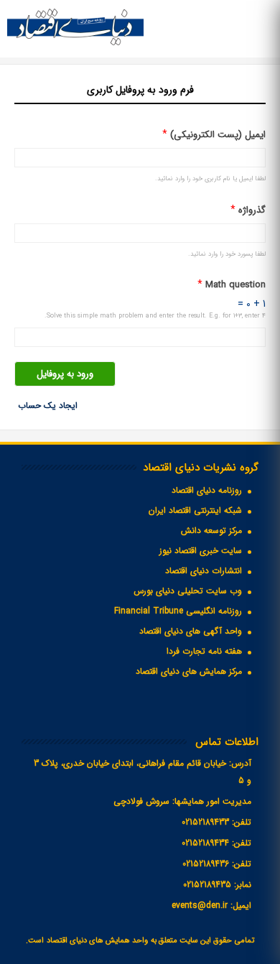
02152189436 (205, 864)
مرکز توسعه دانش (211, 530)
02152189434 (205, 843)
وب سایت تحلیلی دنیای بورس (188, 591)
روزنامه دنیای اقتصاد (207, 490)
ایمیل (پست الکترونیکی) (214, 134)
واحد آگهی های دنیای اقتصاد (190, 631)
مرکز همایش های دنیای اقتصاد (189, 671)
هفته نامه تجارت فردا (204, 651)
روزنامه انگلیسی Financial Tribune (178, 611)
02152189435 (207, 884)
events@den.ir (200, 905)
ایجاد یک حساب (48, 405)
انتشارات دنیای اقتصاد (203, 571)
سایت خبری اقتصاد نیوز (200, 550)
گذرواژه (248, 210)
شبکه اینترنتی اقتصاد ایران (195, 510)
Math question (231, 284)
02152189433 (205, 822)
